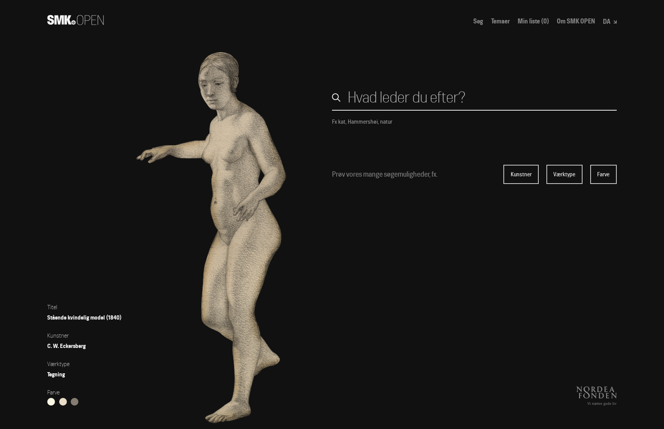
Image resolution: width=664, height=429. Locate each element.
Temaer (500, 21)
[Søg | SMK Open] (75, 22)
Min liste (533, 21)
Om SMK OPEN (576, 21)
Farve (603, 174)
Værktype (564, 174)
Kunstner (521, 174)
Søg (478, 21)
